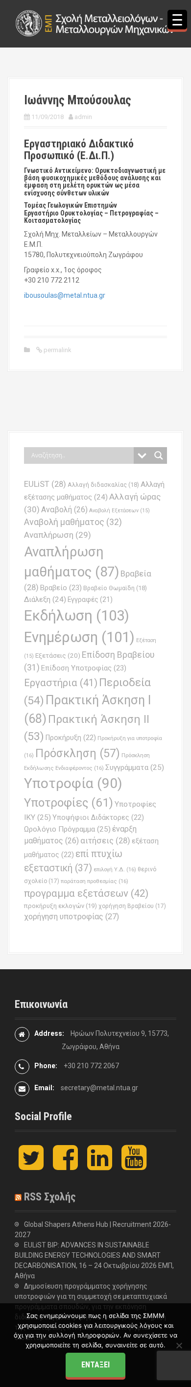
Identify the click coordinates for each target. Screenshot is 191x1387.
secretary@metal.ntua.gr (99, 1088)
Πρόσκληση (77, 753)
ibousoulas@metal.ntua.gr (64, 295)
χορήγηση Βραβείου (132, 906)
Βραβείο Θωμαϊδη (115, 588)
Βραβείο (61, 587)
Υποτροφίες (68, 803)
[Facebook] (65, 1166)
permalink (57, 350)
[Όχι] (179, 1345)
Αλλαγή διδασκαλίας (103, 484)
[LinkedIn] (99, 1166)
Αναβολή (64, 509)
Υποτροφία (73, 783)
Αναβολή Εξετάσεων (119, 510)
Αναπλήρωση (57, 535)
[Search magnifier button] (158, 455)
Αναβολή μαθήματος (73, 522)
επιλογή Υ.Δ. (115, 869)
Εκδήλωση (76, 615)
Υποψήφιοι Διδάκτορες (98, 817)
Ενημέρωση (79, 637)
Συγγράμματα (134, 767)
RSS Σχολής (50, 1197)
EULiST (45, 484)
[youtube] (133, 1166)
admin (83, 116)
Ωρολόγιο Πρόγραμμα (67, 829)
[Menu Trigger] (177, 19)
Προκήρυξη (71, 737)
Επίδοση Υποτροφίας (83, 668)
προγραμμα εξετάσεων (86, 893)
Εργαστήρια (60, 683)
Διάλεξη (45, 599)
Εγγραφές (90, 599)
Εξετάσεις (57, 655)
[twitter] (31, 1166)
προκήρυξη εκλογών (60, 905)
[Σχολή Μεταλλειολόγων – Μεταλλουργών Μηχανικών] (95, 23)
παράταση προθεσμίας (94, 881)
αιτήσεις (105, 840)
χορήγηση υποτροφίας (71, 916)
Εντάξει (95, 1364)
